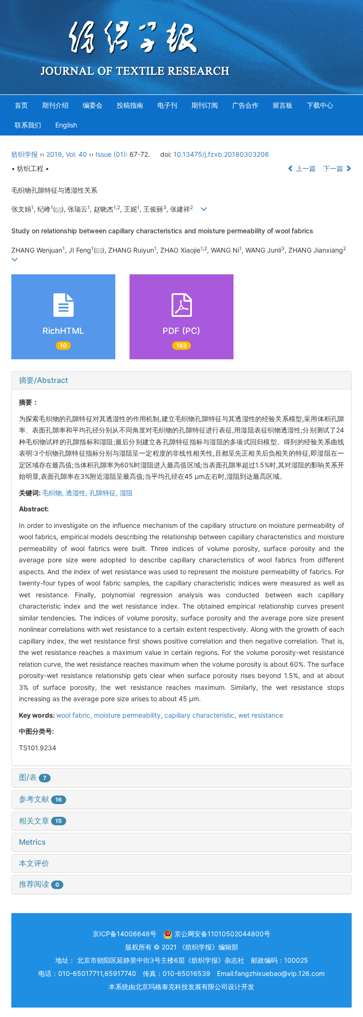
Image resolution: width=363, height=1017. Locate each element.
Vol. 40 (76, 154)
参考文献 (40, 799)
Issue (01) (110, 154)
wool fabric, (75, 715)
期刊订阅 (204, 105)
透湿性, (77, 493)
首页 (21, 105)
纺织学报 (24, 154)
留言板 (283, 105)
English (66, 125)
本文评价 (34, 863)
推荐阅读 (39, 884)
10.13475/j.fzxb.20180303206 (221, 154)
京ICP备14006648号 (124, 934)
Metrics (32, 842)
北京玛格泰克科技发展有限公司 (181, 987)
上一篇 (305, 168)
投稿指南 (130, 105)
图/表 (32, 777)
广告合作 (245, 105)
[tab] (181, 381)
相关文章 (40, 820)
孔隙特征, (104, 493)
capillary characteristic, (201, 715)
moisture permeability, (129, 715)
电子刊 (167, 105)
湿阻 (126, 493)
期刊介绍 (55, 105)
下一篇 (334, 168)
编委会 (93, 105)
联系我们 (28, 125)
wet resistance (260, 715)
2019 (54, 154)
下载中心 (320, 105)
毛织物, (54, 493)
